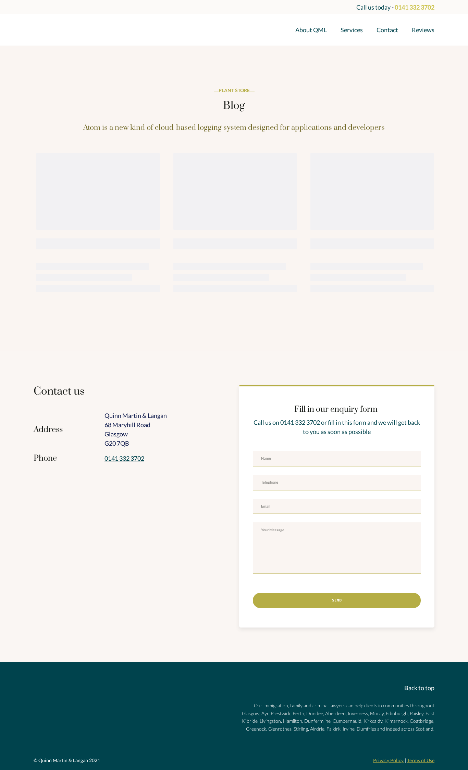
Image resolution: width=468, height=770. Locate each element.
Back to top (419, 688)
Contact (387, 30)
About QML (311, 30)
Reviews (423, 30)
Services (352, 30)
